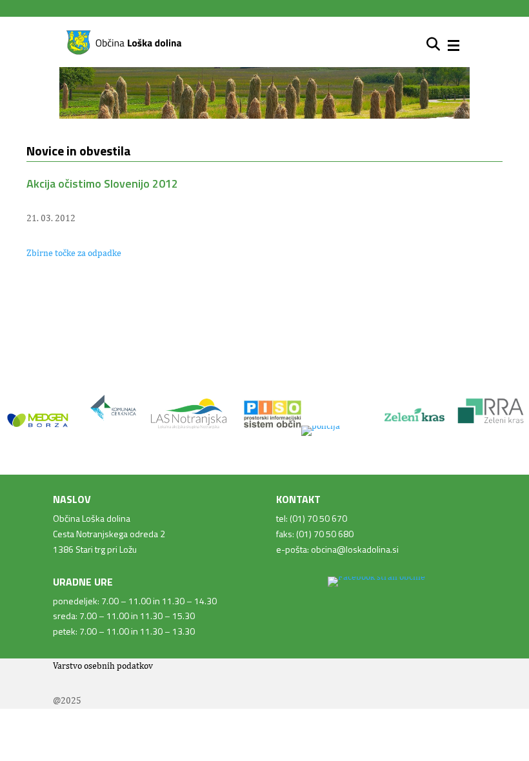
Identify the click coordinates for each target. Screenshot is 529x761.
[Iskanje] (433, 44)
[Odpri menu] (453, 45)
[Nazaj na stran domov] (124, 52)
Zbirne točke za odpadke (73, 253)
